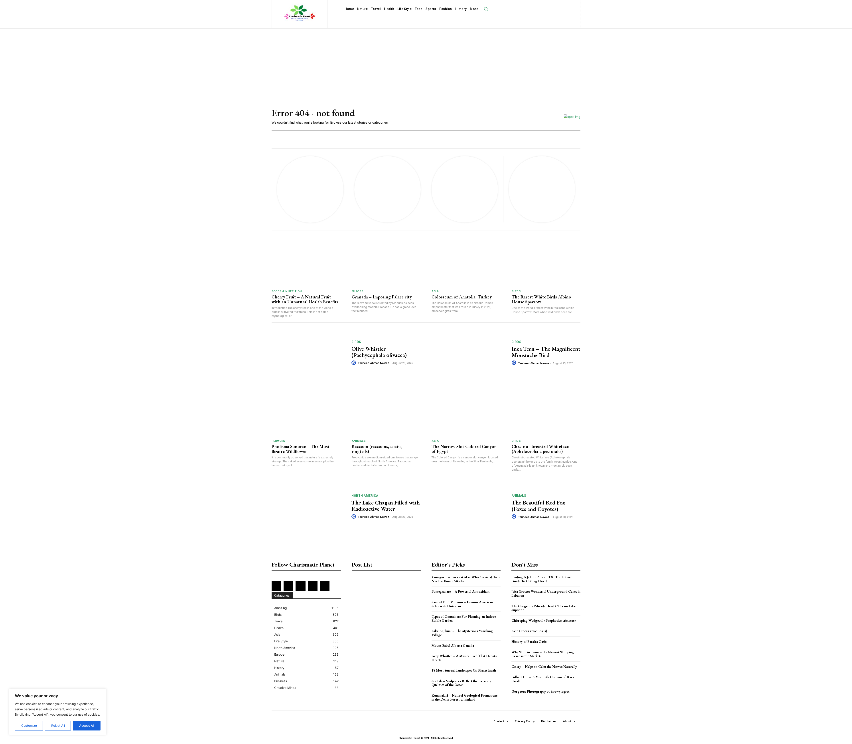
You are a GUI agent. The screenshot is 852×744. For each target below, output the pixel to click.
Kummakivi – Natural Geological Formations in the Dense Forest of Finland (464, 697)
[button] (485, 9)
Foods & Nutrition (287, 291)
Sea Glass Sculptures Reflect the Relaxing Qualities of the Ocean (461, 683)
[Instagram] (538, 4)
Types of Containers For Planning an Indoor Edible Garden (464, 618)
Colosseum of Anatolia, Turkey (462, 297)
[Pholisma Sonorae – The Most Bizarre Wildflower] (306, 412)
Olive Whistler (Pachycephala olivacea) (379, 352)
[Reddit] (567, 4)
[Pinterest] (560, 4)
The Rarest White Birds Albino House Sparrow (541, 299)
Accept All (86, 725)
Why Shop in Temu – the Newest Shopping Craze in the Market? (542, 654)
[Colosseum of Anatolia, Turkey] (466, 262)
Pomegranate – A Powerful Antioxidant (460, 591)
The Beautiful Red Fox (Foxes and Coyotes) (538, 506)
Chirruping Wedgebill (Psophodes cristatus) (543, 620)
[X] (539, 11)
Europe (357, 291)
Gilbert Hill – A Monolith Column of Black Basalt (542, 679)
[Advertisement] (426, 62)
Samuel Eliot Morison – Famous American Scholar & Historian (462, 604)
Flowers (278, 440)
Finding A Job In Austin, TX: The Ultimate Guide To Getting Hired (542, 579)
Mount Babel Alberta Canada (453, 645)
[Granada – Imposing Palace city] (386, 262)
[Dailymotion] (516, 4)
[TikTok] (532, 11)
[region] (57, 712)
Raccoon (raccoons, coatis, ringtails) (377, 449)
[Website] (546, 11)
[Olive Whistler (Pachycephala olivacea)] (309, 353)
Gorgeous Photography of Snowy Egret (540, 691)
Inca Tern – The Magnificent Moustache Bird (546, 352)
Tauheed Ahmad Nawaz (373, 363)
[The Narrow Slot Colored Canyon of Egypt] (466, 412)
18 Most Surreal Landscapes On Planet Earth (464, 670)
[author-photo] (354, 362)
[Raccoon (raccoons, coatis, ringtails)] (386, 412)
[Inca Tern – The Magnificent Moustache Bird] (469, 353)
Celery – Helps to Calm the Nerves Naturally (544, 666)
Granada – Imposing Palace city (382, 297)
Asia (435, 291)
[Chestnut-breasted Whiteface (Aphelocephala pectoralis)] (546, 412)
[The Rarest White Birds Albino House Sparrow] (546, 262)
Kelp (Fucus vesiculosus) (529, 631)
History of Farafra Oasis (528, 641)
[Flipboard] (531, 4)
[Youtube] (554, 11)
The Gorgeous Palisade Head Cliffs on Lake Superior (543, 608)
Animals (359, 440)
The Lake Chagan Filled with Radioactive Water (385, 506)
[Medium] (553, 4)
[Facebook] (524, 4)
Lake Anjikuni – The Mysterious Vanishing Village (462, 633)
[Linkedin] (545, 4)
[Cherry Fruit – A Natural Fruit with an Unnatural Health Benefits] (306, 262)
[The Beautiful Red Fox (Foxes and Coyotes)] (469, 507)
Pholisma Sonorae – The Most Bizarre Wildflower (300, 449)
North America (364, 495)
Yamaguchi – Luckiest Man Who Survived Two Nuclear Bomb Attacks (466, 579)
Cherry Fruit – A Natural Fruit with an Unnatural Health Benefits (305, 299)
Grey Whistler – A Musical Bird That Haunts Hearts (464, 658)
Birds (516, 291)
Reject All (58, 725)
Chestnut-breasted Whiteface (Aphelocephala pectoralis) (540, 449)
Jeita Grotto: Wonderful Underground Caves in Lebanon (545, 593)
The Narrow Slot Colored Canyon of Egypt (464, 449)
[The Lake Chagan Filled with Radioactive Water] (309, 507)
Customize (29, 725)
